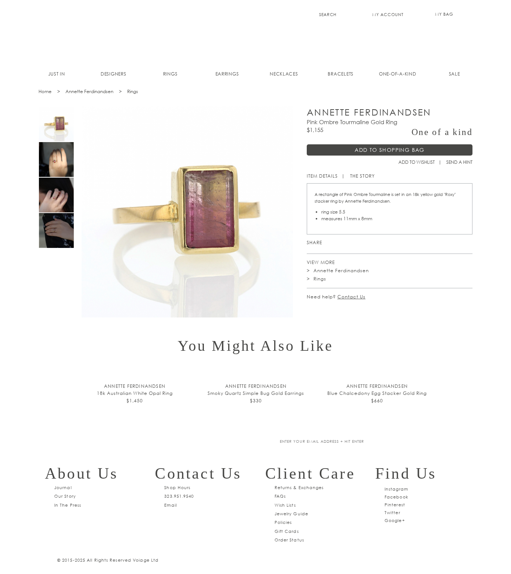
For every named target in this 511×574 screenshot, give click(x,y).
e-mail (372, 242)
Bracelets (341, 74)
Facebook (361, 242)
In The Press (67, 505)
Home (45, 91)
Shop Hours (177, 487)
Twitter (340, 242)
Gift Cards (287, 531)
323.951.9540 (179, 496)
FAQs (280, 496)
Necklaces (284, 74)
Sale (454, 74)
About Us (81, 473)
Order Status (289, 539)
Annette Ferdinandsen (89, 91)
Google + (351, 242)
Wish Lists (285, 505)
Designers (113, 74)
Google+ (395, 520)
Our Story (65, 496)
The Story (362, 176)
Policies (283, 522)
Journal (63, 487)
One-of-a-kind (397, 74)
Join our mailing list (202, 442)
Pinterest (329, 242)
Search (328, 14)
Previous (50, 252)
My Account (387, 14)
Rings (170, 74)
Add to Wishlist (416, 162)
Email (170, 505)
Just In (56, 74)
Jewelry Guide (291, 513)
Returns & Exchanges (299, 487)
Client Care (310, 473)
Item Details (322, 176)
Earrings (227, 74)
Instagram (396, 488)
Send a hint (459, 162)
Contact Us (351, 297)
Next (62, 252)
